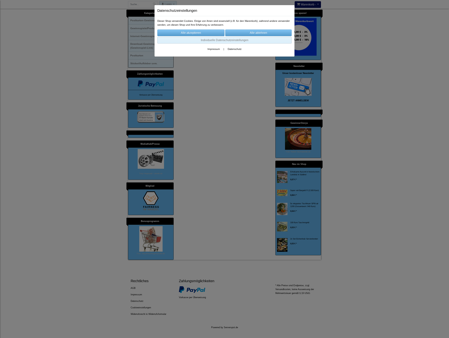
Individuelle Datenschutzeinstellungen (224, 40)
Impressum (213, 49)
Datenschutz (235, 49)
